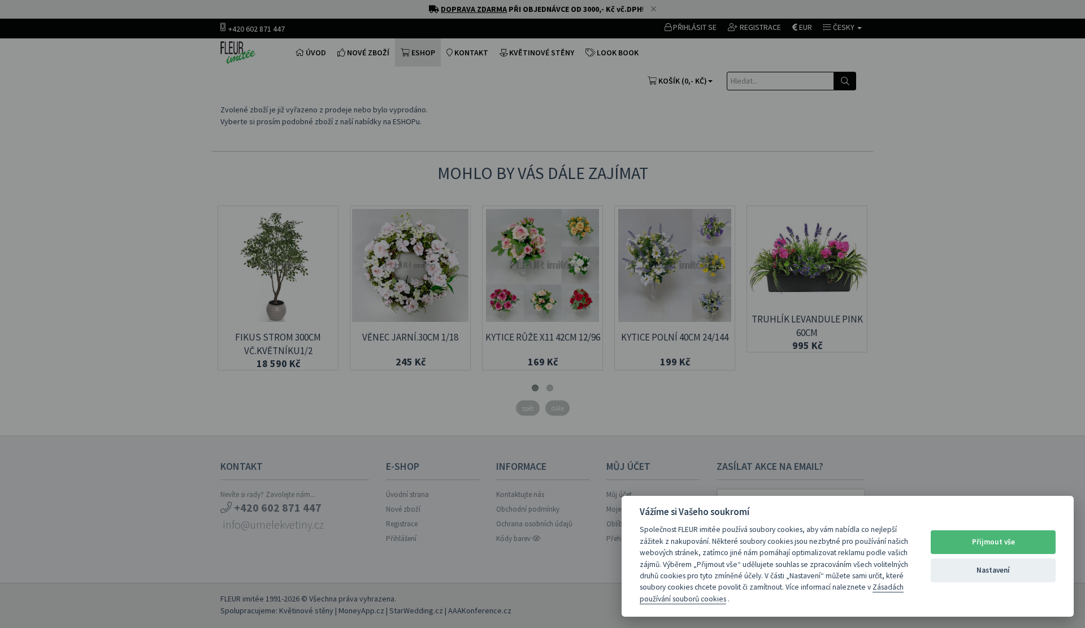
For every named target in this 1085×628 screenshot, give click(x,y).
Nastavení (993, 570)
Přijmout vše (993, 542)
